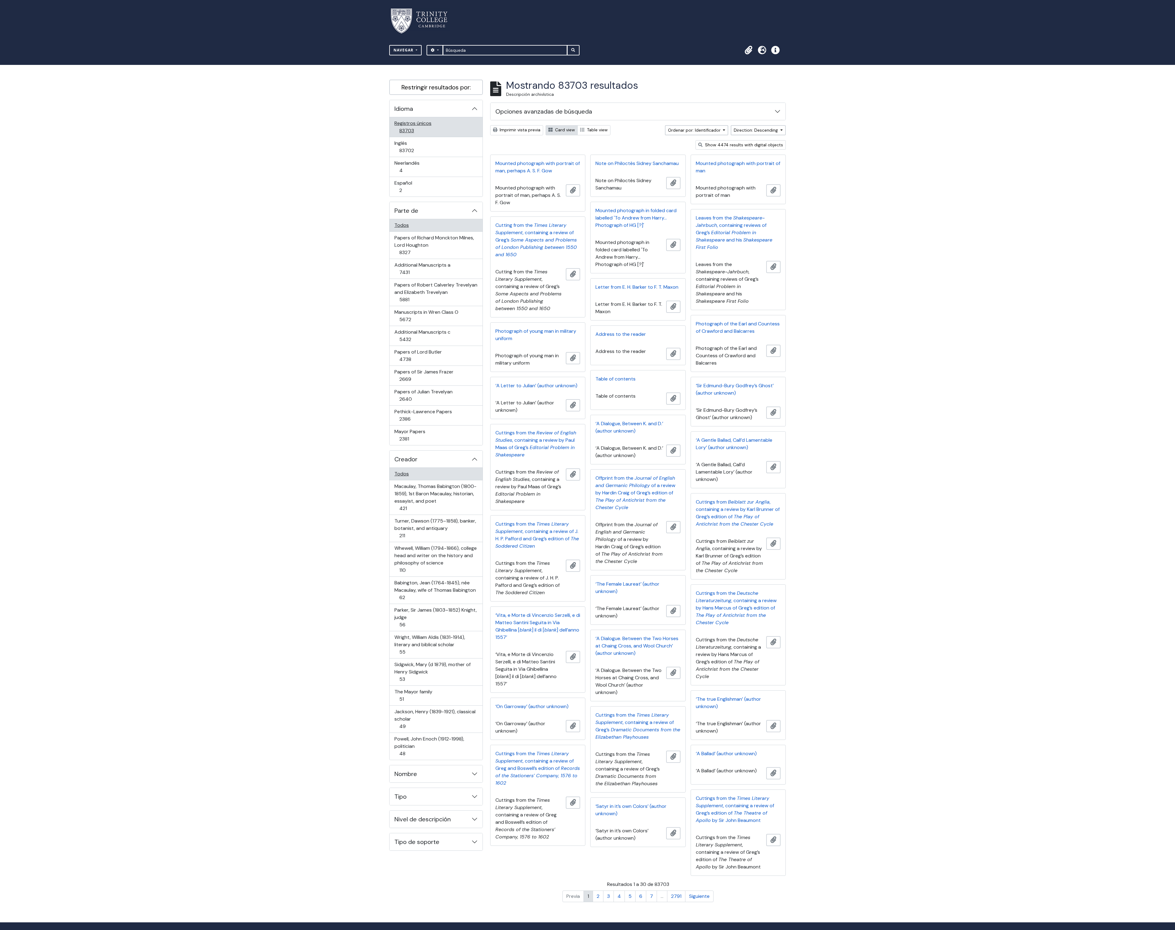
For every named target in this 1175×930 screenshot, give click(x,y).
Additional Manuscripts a (422, 268)
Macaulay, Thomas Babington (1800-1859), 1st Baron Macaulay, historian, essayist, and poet (435, 497)
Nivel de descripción (422, 819)
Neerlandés (409, 166)
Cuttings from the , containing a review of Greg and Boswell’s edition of (537, 768)
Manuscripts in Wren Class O (426, 316)
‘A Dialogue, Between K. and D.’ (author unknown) (629, 427)
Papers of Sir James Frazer (423, 375)
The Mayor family (413, 695)
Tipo (400, 797)
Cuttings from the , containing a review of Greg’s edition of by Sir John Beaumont (735, 809)
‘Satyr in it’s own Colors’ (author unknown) (630, 810)
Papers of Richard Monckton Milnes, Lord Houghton (434, 245)
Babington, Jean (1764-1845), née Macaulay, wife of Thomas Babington (435, 590)
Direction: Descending (756, 130)
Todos (401, 225)
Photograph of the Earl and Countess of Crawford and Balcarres (738, 327)
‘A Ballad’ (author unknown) (726, 753)
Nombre (405, 774)
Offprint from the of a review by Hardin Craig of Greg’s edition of (635, 493)
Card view (564, 130)
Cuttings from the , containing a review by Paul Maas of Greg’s (535, 443)
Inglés (415, 147)
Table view (597, 130)
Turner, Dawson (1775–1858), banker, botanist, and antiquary (435, 528)
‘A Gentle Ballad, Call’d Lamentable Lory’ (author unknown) (734, 444)
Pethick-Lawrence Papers (423, 415)
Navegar (404, 50)
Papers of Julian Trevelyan (423, 395)
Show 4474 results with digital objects (743, 145)
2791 (676, 896)
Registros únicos (415, 127)
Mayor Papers (412, 435)
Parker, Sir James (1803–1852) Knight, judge (435, 617)
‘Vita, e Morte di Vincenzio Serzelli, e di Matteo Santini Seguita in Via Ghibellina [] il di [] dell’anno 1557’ (537, 626)
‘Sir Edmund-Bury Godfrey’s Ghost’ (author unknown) (735, 389)
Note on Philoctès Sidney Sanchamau (637, 163)
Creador (405, 459)
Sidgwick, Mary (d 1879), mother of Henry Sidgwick (432, 671)
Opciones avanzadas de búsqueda (543, 111)
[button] (748, 50)
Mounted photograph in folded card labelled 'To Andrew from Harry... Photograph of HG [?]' (636, 217)
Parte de (406, 211)
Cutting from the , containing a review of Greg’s (536, 240)
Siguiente (699, 896)
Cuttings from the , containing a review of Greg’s (637, 726)
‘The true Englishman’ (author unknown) (728, 703)
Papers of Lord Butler (418, 355)
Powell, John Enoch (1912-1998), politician (429, 746)
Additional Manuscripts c (422, 335)
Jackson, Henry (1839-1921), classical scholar (435, 718)
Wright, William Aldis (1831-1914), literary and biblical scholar (429, 644)
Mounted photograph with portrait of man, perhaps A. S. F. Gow (537, 167)
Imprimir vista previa (519, 130)
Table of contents (615, 379)
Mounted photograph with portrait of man (738, 167)
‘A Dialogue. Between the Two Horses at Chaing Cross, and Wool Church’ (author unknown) (636, 645)
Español (409, 186)
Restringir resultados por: (436, 87)
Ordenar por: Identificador (695, 130)
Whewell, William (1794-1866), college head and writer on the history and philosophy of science (435, 559)
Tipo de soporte (416, 842)
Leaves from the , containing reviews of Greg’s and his (734, 232)
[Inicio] (422, 21)
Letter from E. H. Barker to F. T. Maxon (636, 287)
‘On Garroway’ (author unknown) (532, 706)
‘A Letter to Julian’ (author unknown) (536, 385)
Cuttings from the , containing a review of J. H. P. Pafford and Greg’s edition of (537, 535)
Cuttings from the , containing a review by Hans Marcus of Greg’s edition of (736, 608)
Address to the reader (620, 334)
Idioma (403, 109)
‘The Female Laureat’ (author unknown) (627, 587)
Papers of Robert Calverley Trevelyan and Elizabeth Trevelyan (435, 292)
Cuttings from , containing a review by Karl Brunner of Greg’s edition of (738, 513)
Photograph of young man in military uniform (535, 335)
